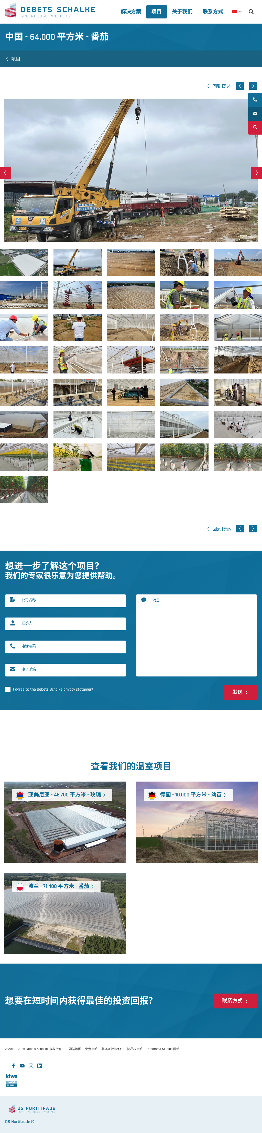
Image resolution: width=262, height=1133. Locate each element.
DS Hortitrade (17, 1122)
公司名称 (28, 600)
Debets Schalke (50, 11)
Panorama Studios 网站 (163, 1049)
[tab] (182, 11)
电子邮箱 (28, 669)
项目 (15, 59)
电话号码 (28, 646)
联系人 (26, 623)
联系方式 (232, 1001)
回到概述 (221, 86)
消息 (156, 600)
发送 (237, 692)
